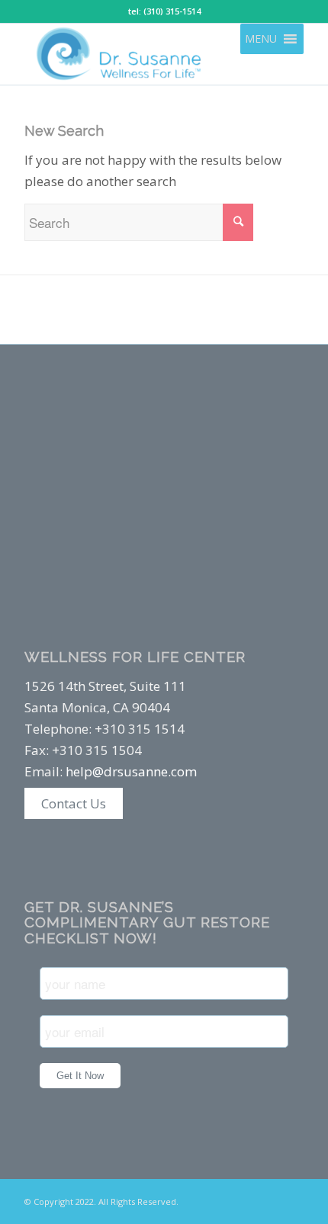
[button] (261, 39)
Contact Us (73, 803)
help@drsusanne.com (131, 771)
